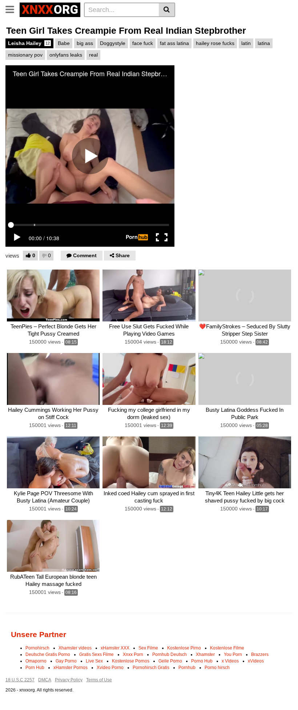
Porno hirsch (217, 667)
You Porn (233, 654)
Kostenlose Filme (227, 648)
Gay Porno (66, 661)
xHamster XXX (115, 648)
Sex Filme (148, 648)
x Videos (230, 661)
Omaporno (36, 661)
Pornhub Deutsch (169, 654)
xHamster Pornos (70, 667)
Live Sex (94, 661)
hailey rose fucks (215, 43)
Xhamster (205, 654)
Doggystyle (112, 43)
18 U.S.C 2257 (20, 679)
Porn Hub (34, 667)
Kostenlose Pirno (184, 648)
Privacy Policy (68, 679)
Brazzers (260, 654)
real (93, 55)
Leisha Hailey (29, 43)
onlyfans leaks (65, 55)
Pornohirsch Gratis (151, 667)
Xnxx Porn (133, 654)
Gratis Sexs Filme (96, 654)
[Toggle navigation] (12, 8)
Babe (64, 43)
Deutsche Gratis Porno (47, 654)
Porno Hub (202, 661)
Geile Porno (170, 661)
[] (167, 10)
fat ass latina (174, 43)
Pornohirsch (37, 648)
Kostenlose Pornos (130, 661)
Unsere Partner (38, 634)
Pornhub (187, 667)
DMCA (44, 679)
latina (264, 43)
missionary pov (25, 55)
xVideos (256, 661)
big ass (85, 43)
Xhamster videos (75, 648)
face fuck (142, 43)
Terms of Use (99, 679)
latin (246, 43)
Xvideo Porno (110, 667)
